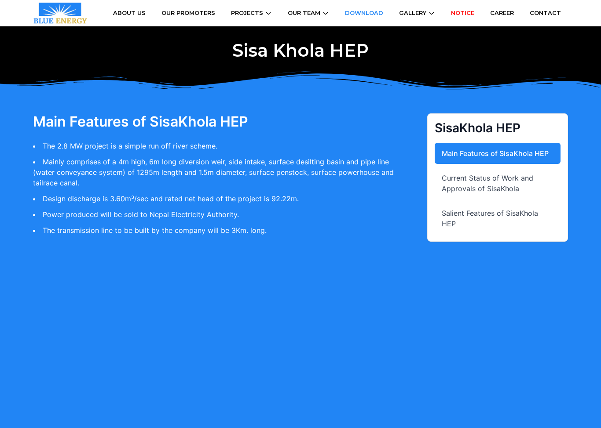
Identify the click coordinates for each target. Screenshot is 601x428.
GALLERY (412, 12)
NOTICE (462, 12)
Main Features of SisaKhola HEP (495, 153)
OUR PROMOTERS (188, 12)
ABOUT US (129, 12)
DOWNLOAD (364, 12)
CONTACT (545, 12)
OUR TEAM (304, 12)
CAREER (502, 12)
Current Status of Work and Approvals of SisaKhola (487, 183)
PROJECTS (247, 12)
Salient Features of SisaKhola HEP (490, 218)
